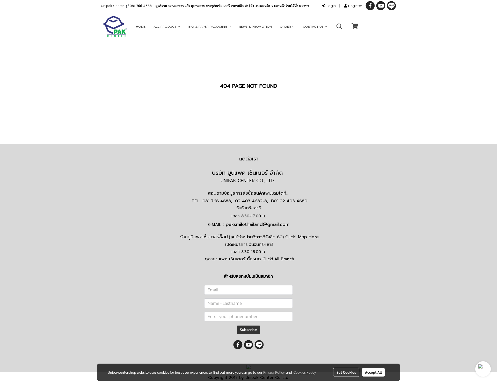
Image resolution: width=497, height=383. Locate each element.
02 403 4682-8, (251, 201)
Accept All (373, 372)
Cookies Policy (305, 372)
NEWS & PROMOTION (255, 26)
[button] (339, 26)
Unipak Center (113, 6)
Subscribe (248, 330)
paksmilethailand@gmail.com (257, 224)
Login (330, 5)
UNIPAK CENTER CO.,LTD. (248, 180)
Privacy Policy (273, 372)
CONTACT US (314, 26)
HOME (140, 26)
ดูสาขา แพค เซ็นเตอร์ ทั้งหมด (249, 258)
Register (354, 5)
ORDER (286, 26)
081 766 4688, (217, 201)
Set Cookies (346, 372)
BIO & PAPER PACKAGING (208, 26)
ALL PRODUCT (166, 26)
